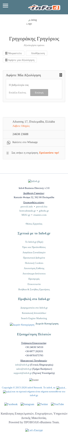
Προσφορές (34, 278)
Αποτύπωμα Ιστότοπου (34, 273)
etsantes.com (39, 214)
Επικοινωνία (34, 284)
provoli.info (27, 206)
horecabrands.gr (27, 210)
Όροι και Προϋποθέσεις (34, 247)
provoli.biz (41, 206)
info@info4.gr (22, 364)
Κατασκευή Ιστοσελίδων (34, 313)
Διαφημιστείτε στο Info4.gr (34, 307)
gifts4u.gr (44, 210)
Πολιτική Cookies (34, 263)
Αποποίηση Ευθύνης (34, 268)
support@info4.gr (23, 373)
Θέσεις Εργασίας (34, 223)
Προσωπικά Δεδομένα (34, 257)
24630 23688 (20, 134)
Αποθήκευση (37, 53)
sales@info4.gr (24, 368)
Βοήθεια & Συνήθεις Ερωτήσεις (34, 289)
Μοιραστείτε (14, 53)
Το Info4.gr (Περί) (34, 241)
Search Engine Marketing (34, 318)
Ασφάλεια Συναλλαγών (34, 252)
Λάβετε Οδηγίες (21, 126)
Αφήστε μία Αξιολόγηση (20, 60)
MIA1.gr (26, 214)
